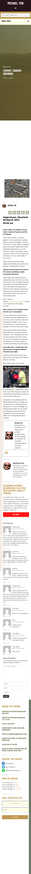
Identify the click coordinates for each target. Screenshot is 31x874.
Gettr (17, 785)
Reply (4, 548)
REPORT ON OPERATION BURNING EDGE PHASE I (14, 734)
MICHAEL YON (16, 3)
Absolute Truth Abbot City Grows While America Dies (14, 739)
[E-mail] (6, 453)
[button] (15, 8)
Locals (15, 782)
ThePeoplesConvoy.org (16, 301)
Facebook (18, 789)
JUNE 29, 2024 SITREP (8, 723)
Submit (6, 696)
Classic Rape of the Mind (9, 744)
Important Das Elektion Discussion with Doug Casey (14, 712)
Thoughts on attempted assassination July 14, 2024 (13, 718)
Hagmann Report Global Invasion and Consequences (13, 729)
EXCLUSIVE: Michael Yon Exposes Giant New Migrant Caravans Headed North (14, 749)
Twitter (17, 787)
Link (8, 548)
